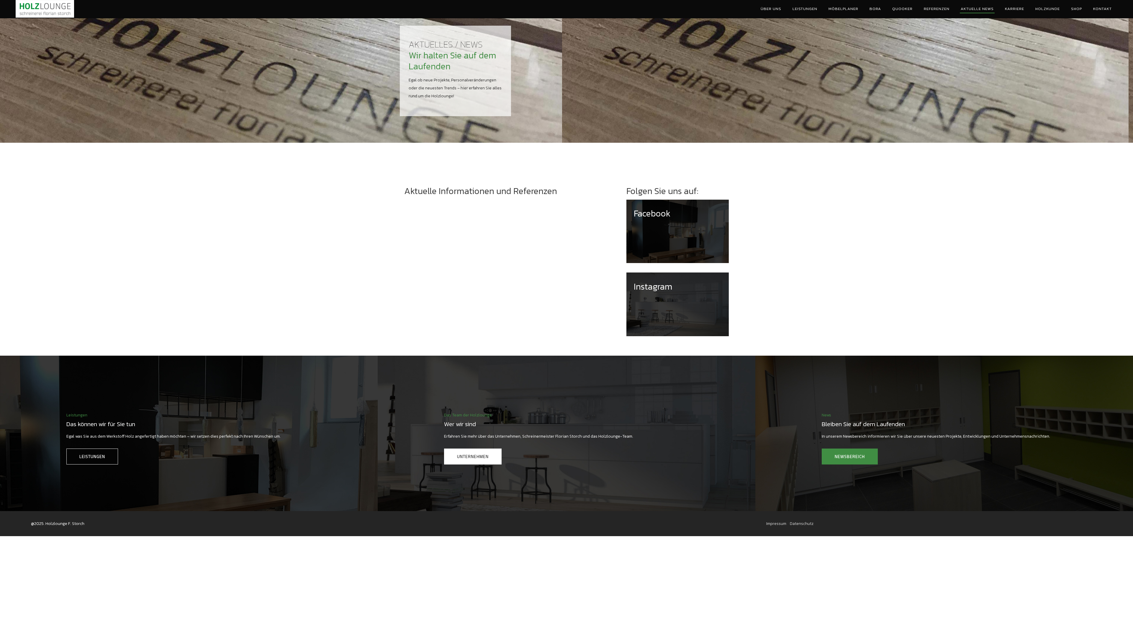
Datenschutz (801, 524)
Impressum (776, 524)
